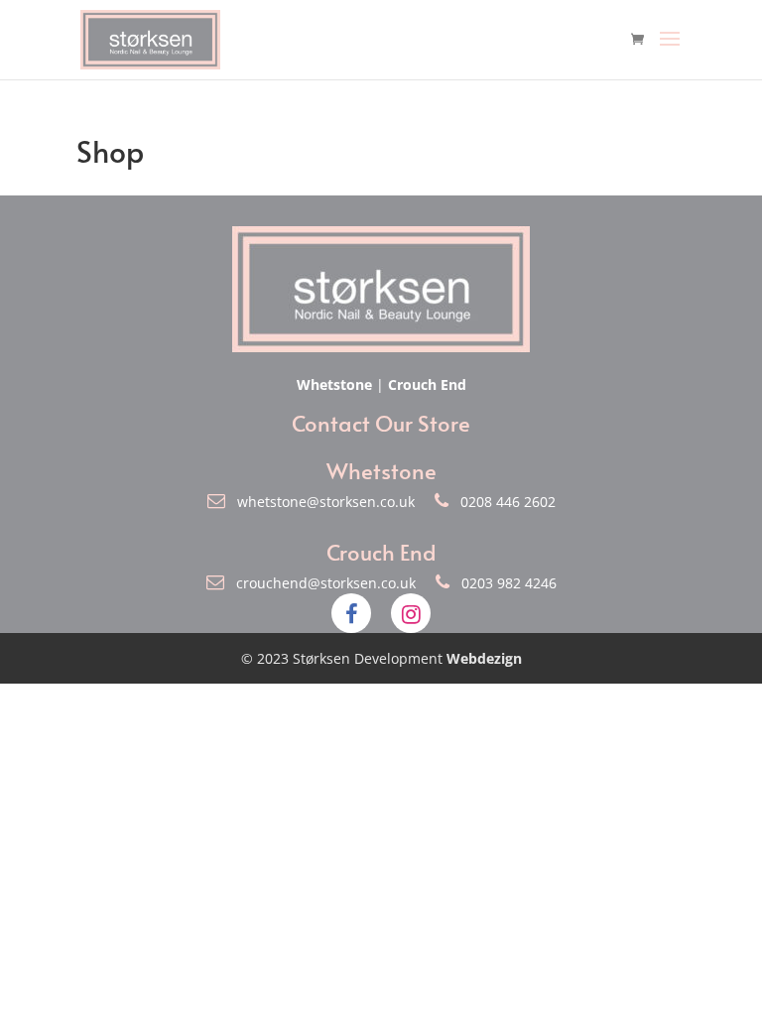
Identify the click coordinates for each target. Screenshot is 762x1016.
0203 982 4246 (503, 582)
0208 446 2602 (502, 501)
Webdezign (484, 658)
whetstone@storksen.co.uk (322, 501)
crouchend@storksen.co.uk (322, 582)
